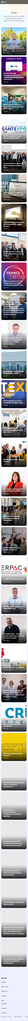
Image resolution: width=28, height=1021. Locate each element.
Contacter (4, 1008)
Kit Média (4, 1003)
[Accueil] (3, 2)
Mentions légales (18, 1016)
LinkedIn (3, 1013)
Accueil (3, 982)
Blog (2, 1000)
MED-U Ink (4, 991)
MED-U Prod (4, 986)
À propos (3, 996)
